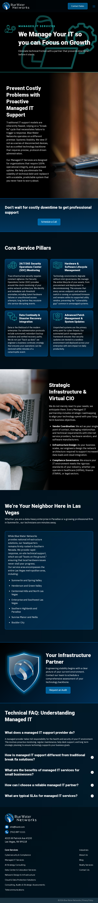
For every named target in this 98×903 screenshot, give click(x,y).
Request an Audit (58, 690)
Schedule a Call (49, 222)
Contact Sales (77, 6)
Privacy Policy (87, 900)
